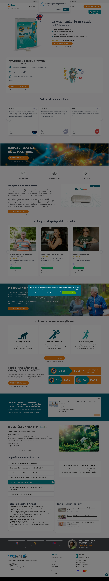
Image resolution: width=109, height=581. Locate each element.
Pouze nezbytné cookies (40, 292)
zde (77, 289)
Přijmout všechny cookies (69, 292)
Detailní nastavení (54, 292)
